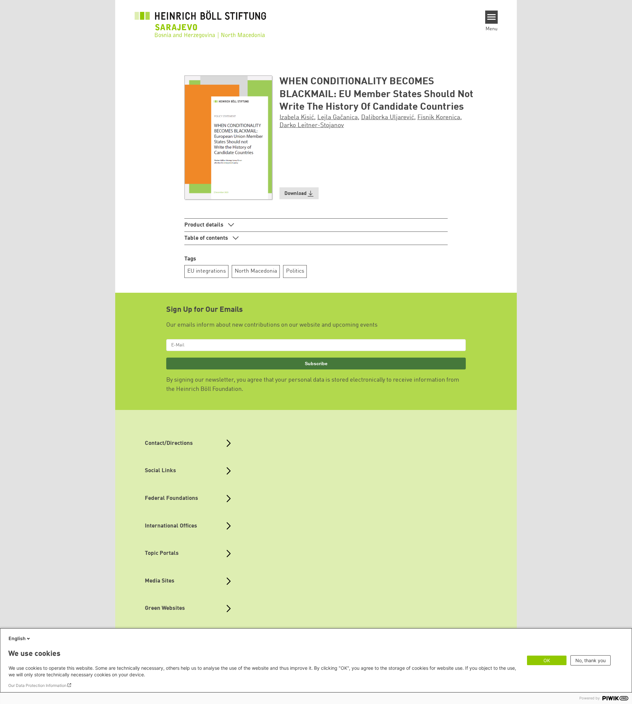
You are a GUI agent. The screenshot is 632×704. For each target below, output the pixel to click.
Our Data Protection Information (37, 685)
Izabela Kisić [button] (296, 118)
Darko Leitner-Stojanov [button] (311, 125)
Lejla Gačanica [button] (337, 118)
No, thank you (590, 660)
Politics (295, 271)
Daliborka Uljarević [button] (387, 118)
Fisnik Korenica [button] (438, 118)
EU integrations (206, 271)
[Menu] (491, 17)
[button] (299, 193)
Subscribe (316, 363)
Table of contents (206, 238)
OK (546, 660)
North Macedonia (256, 271)
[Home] (200, 20)
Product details (204, 225)
